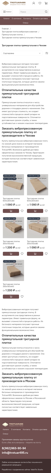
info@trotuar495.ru (15, 452)
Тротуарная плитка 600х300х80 (11, 199)
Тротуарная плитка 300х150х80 (35, 242)
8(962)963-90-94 (14, 448)
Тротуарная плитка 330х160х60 (11, 285)
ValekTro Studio (37, 469)
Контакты (27, 18)
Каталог (6, 18)
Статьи (25, 23)
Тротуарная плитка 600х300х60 (35, 199)
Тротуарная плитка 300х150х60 (11, 242)
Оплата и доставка (40, 18)
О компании (16, 18)
